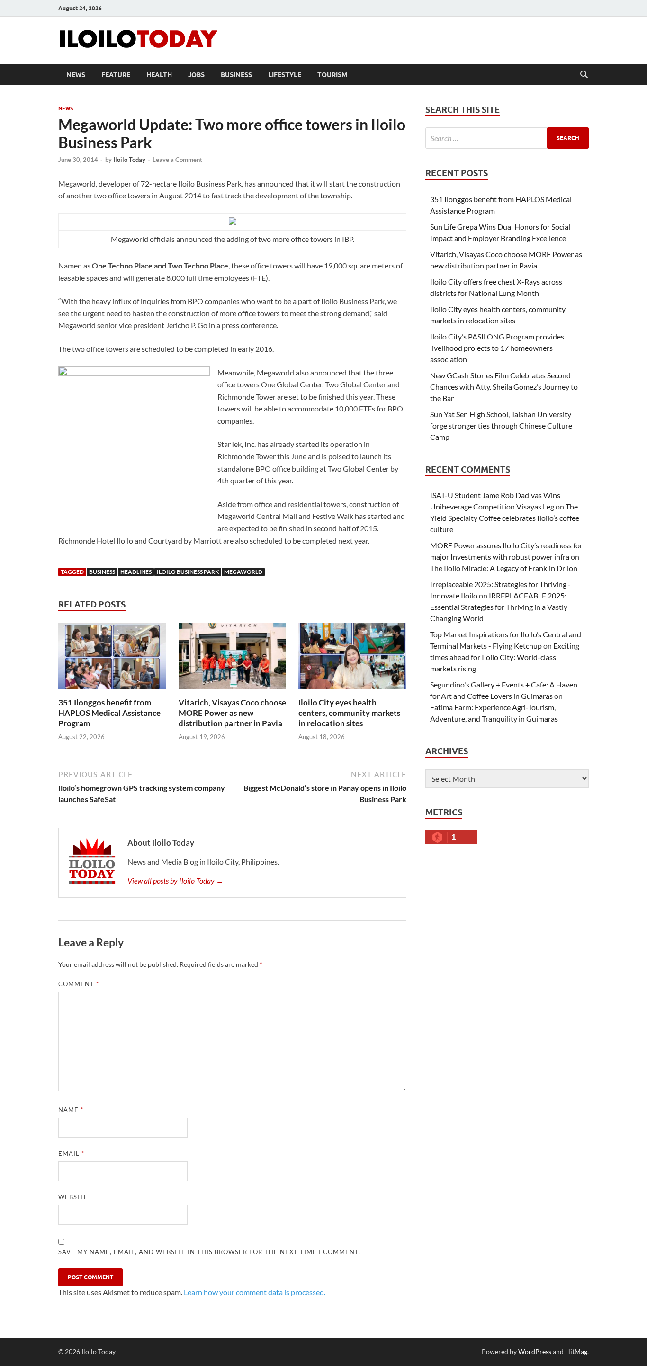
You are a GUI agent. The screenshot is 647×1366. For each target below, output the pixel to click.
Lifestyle (284, 75)
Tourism (332, 75)
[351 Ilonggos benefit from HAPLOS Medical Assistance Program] (112, 658)
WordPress (534, 1352)
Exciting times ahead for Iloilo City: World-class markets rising (504, 657)
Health (159, 75)
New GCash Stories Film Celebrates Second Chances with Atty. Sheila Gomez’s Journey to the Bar (504, 386)
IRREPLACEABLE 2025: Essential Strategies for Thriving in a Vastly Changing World (498, 607)
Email (71, 1153)
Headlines (136, 571)
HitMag (576, 1352)
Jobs (196, 75)
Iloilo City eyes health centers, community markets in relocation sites (349, 712)
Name (70, 1110)
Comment (78, 984)
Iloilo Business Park (188, 571)
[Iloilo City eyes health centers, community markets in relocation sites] (352, 658)
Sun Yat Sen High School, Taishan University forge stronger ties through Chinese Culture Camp (501, 425)
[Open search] (584, 75)
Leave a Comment (177, 159)
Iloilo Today (129, 159)
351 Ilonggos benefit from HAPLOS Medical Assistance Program (109, 712)
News (75, 75)
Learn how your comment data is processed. (254, 1291)
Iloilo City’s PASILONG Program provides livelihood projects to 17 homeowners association (497, 348)
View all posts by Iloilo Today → (175, 880)
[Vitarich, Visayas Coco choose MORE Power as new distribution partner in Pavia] (233, 658)
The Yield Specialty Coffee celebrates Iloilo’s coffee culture (504, 518)
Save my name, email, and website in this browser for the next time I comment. (209, 1252)
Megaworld (243, 571)
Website (73, 1197)
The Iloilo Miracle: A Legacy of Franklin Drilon (503, 567)
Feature (115, 75)
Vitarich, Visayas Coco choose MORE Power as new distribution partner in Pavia (232, 712)
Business (236, 75)
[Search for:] (507, 138)
